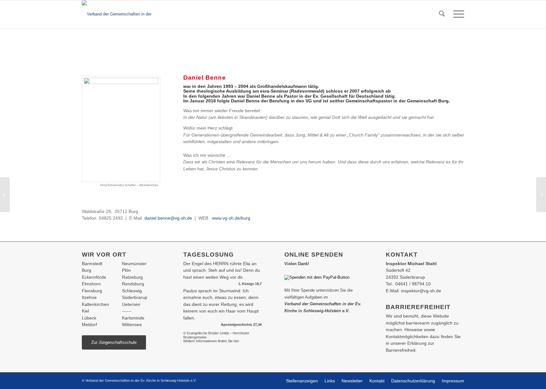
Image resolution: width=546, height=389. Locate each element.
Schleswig (132, 290)
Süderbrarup (134, 297)
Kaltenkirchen (95, 304)
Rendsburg (133, 283)
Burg (86, 270)
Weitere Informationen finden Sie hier (211, 341)
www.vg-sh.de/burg (231, 218)
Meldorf (89, 324)
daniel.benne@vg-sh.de (168, 218)
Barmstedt (92, 263)
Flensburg (92, 290)
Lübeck (89, 317)
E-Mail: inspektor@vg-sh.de (413, 290)
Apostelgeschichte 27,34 (241, 324)
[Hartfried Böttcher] (5, 194)
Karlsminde (133, 317)
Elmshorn (91, 283)
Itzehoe (89, 297)
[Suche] (442, 14)
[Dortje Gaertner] (541, 194)
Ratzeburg (132, 277)
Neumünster (134, 263)
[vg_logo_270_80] (123, 14)
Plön (126, 270)
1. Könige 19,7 (250, 284)
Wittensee (132, 324)
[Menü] (456, 14)
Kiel (85, 310)
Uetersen (131, 304)
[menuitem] (442, 14)
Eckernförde (94, 277)
